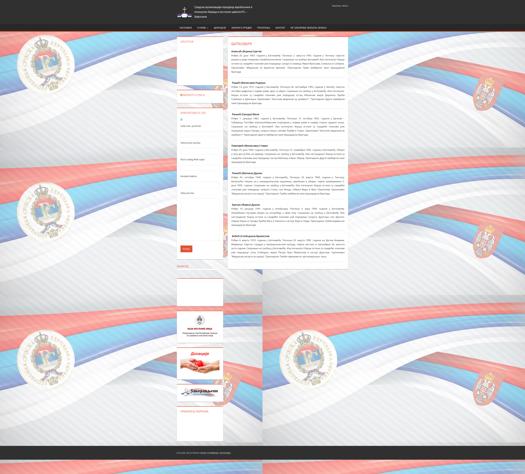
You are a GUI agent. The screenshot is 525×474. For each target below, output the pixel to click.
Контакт (280, 27)
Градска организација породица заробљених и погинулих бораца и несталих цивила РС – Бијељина (223, 12)
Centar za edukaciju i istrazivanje (215, 452)
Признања (263, 27)
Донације (220, 27)
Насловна (186, 27)
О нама (201, 27)
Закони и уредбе (241, 27)
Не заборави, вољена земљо (308, 27)
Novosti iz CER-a (194, 95)
